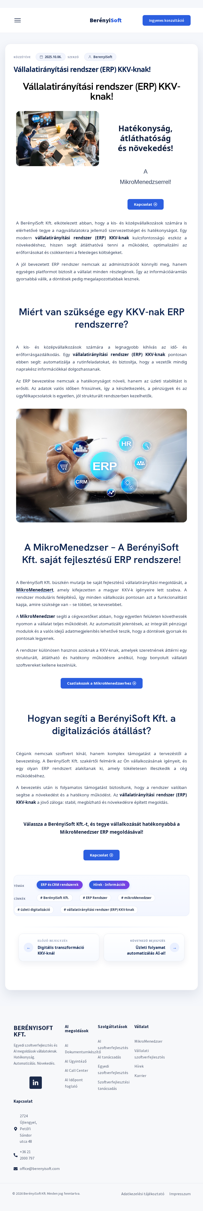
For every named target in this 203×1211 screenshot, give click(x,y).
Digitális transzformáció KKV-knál (60, 945)
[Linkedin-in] (35, 1082)
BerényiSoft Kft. (56, 898)
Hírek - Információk (109, 884)
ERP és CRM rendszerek (59, 884)
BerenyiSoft (102, 57)
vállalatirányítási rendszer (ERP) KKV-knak (100, 909)
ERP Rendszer (96, 898)
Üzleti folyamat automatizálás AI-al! (155, 945)
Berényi (106, 20)
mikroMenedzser (138, 898)
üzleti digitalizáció (35, 909)
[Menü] (17, 20)
